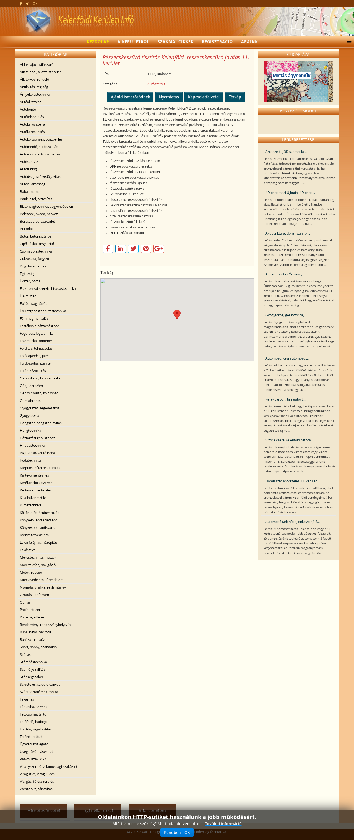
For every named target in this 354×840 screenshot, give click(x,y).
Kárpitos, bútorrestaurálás (40, 467)
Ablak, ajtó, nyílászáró (36, 64)
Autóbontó (28, 109)
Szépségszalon (31, 677)
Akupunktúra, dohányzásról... (288, 233)
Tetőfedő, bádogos (34, 721)
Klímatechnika (30, 505)
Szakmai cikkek (176, 41)
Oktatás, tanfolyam (34, 594)
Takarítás (27, 699)
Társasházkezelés (33, 706)
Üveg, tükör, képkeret (36, 751)
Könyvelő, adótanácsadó (38, 520)
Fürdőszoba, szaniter (36, 363)
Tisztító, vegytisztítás (36, 729)
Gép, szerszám (31, 385)
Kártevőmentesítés (34, 475)
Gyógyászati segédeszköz (39, 408)
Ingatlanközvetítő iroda (37, 453)
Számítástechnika (33, 662)
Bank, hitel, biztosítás (36, 199)
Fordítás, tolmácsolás (36, 348)
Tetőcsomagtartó (33, 714)
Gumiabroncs (30, 400)
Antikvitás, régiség (34, 87)
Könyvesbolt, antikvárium (39, 527)
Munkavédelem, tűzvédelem (41, 580)
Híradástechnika (32, 445)
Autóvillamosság (32, 184)
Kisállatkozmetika (33, 497)
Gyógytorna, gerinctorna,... (286, 315)
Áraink (249, 41)
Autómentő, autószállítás (39, 146)
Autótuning (28, 169)
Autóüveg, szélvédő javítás (40, 176)
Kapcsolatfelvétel (204, 96)
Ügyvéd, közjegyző (34, 744)
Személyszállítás (32, 669)
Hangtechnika (30, 430)
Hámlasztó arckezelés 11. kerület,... (293, 481)
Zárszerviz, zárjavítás (36, 789)
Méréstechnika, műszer (38, 557)
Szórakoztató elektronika (39, 692)
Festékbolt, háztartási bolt (39, 326)
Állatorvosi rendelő (34, 79)
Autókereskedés (32, 131)
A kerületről (133, 41)
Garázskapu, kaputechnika (40, 378)
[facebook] (21, 3)
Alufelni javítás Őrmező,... (285, 274)
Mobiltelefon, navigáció (38, 565)
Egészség (27, 273)
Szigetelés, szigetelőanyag (40, 684)
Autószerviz (29, 161)
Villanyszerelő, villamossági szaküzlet (48, 766)
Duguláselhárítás (33, 266)
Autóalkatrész (30, 102)
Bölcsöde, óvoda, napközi (39, 214)
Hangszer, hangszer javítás (41, 423)
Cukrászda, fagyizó (34, 258)
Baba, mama (30, 191)
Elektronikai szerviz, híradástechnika (48, 288)
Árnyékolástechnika (35, 94)
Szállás (25, 654)
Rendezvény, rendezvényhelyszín (45, 624)
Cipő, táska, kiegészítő (37, 243)
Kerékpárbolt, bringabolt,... (286, 399)
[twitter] (27, 3)
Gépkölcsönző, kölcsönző (39, 393)
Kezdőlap (98, 41)
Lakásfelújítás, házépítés (39, 542)
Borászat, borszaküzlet (37, 221)
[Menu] (347, 41)
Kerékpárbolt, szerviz (36, 482)
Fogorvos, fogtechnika (37, 333)
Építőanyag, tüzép (33, 303)
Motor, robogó (31, 572)
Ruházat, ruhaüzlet (34, 639)
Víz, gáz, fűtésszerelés (37, 781)
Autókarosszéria (32, 124)
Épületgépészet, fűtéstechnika (43, 311)
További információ (223, 823)
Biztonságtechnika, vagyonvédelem (47, 206)
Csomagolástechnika (36, 251)
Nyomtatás (169, 96)
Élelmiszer (28, 296)
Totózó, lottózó (31, 736)
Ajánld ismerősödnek (130, 96)
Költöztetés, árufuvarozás (39, 512)
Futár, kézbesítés (33, 370)
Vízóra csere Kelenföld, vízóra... (289, 440)
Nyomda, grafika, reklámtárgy (43, 587)
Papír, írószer (30, 609)
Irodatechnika (30, 460)
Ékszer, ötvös (30, 281)
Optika (25, 602)
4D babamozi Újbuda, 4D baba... (290, 192)
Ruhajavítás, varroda (35, 632)
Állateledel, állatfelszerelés (40, 72)
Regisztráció (217, 41)
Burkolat (26, 229)
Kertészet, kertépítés (36, 490)
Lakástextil (28, 550)
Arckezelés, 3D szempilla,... (286, 151)
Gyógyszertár (30, 415)
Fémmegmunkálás (34, 318)
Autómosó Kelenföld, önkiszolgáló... (293, 521)
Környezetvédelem (34, 535)
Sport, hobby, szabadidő (38, 647)
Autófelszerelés (32, 117)
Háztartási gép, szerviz (37, 438)
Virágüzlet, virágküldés (37, 774)
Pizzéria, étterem (33, 617)
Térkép (235, 96)
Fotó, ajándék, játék (35, 355)
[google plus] (35, 3)
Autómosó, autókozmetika (40, 154)
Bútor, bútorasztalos (35, 236)
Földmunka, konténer (36, 341)
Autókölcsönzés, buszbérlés (41, 139)
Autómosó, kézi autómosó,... (287, 358)
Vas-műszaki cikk (33, 759)
